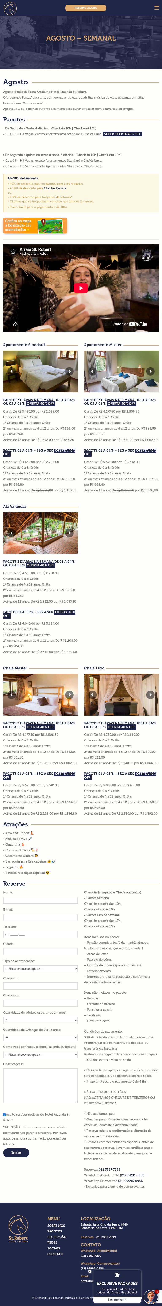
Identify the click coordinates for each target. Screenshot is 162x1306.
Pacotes (54, 1231)
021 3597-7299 (109, 1169)
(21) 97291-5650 (132, 1175)
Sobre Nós (56, 1226)
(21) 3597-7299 (91, 1256)
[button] (156, 8)
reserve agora (86, 7)
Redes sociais (53, 1245)
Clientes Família (55, 188)
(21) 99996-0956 (130, 1181)
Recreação (56, 1237)
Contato (55, 1254)
